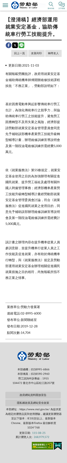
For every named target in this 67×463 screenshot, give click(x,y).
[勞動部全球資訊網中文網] (24, 5)
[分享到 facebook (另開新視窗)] (8, 45)
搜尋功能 (51, 8)
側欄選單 (5, 5)
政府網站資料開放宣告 (33, 395)
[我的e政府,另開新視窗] (58, 446)
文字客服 (61, 8)
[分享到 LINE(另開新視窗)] (21, 45)
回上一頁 (19, 53)
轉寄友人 (53, 53)
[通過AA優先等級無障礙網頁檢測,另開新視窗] (42, 446)
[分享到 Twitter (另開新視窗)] (15, 45)
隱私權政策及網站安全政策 (33, 403)
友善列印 (36, 53)
